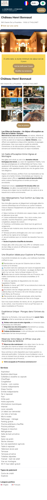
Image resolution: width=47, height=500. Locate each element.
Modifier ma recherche (23, 71)
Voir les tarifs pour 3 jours (23, 66)
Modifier (41, 10)
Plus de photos (23, 125)
